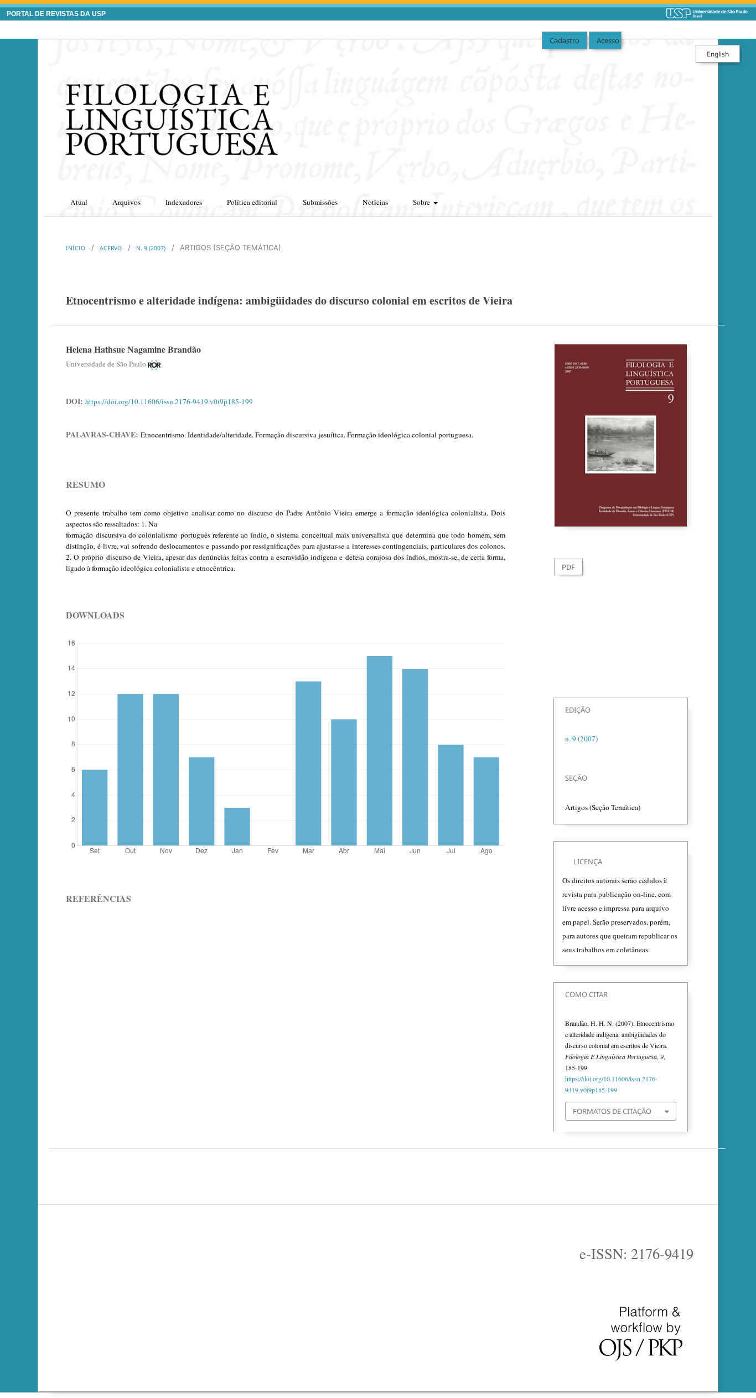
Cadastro (564, 40)
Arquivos (126, 202)
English (718, 53)
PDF (568, 567)
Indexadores (183, 202)
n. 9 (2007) (150, 248)
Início (75, 248)
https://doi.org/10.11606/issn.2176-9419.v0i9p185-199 (169, 401)
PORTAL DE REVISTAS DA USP (56, 14)
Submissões (320, 202)
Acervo (111, 248)
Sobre (422, 202)
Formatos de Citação (612, 1111)
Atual (78, 202)
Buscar (693, 199)
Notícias (375, 202)
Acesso (608, 40)
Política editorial (252, 202)
